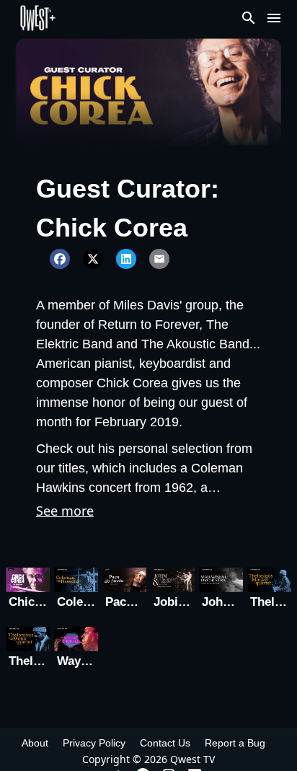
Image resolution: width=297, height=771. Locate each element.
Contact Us (165, 743)
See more (65, 510)
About (35, 743)
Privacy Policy (94, 743)
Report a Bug (235, 743)
